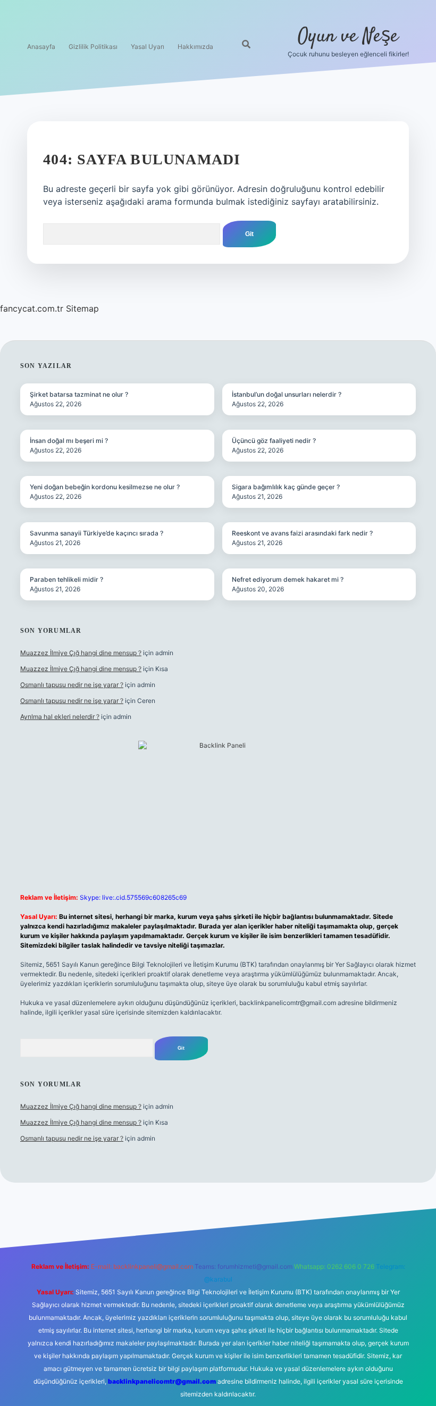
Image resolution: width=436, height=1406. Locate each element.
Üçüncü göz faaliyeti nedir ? (274, 441)
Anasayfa (41, 47)
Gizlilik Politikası (93, 47)
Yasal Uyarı (147, 47)
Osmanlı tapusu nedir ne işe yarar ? (71, 685)
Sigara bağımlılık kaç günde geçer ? (286, 487)
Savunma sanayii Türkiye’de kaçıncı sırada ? (96, 533)
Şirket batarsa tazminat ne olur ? (79, 394)
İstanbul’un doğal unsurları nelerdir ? (286, 394)
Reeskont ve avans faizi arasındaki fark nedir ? (302, 533)
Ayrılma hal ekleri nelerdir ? (59, 717)
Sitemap (82, 308)
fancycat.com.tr (31, 308)
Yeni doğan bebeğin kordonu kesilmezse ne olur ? (105, 487)
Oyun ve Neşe (348, 36)
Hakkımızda (195, 47)
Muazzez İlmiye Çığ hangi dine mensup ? (80, 653)
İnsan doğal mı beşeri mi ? (69, 441)
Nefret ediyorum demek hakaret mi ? (287, 579)
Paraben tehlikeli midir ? (66, 579)
